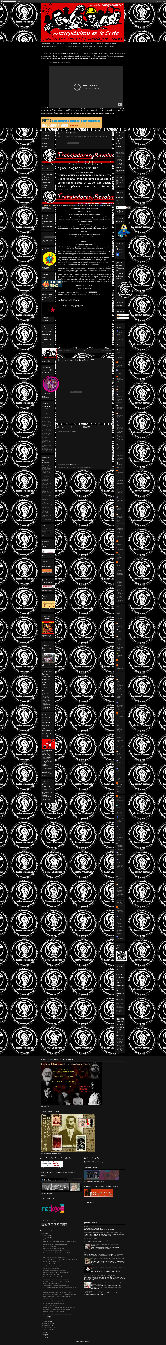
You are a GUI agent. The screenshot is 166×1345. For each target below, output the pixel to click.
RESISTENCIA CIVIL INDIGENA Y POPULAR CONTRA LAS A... (59, 1307)
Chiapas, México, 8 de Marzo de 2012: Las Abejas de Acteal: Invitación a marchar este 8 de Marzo (47, 504)
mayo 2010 (47, 1238)
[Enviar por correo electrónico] (89, 292)
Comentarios (122, 318)
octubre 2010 (47, 1325)
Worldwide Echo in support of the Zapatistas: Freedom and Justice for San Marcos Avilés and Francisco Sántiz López (120, 925)
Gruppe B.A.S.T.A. (119, 612)
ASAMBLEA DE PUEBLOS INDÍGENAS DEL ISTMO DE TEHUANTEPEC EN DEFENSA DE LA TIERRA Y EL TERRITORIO (120, 432)
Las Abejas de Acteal (119, 656)
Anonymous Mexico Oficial (120, 416)
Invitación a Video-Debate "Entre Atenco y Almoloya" (56, 1253)
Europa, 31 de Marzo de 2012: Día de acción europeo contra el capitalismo (47, 517)
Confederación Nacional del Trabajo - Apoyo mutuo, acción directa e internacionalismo (120, 532)
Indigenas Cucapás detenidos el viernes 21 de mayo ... (57, 1292)
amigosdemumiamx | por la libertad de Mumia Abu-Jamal (120, 399)
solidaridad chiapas (120, 855)
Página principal (46, 43)
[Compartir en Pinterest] (96, 292)
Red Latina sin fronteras (120, 813)
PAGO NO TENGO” (95, 294)
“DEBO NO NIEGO (68, 294)
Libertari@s (120, 661)
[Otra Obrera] (117, 255)
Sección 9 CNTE (119, 828)
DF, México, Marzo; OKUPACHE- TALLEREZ (46, 511)
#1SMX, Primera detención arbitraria (93, 1226)
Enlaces (112, 46)
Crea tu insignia (119, 256)
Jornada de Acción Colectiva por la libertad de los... (56, 1263)
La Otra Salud (119, 632)
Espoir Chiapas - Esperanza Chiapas (119, 556)
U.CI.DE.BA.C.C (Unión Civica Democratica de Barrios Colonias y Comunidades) (120, 890)
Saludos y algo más (89, 1252)
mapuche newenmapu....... (120, 668)
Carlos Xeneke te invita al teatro (81, 294)
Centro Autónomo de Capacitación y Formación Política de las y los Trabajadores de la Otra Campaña (66, 49)
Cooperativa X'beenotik (120, 543)
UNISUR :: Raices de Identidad (119, 902)
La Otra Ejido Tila (119, 625)
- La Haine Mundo (119, 351)
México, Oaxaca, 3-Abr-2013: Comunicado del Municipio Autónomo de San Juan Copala (46, 415)
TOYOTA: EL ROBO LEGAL (50, 1305)
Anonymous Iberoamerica (120, 409)
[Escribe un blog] (91, 292)
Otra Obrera (119, 252)
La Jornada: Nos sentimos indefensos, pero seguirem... (57, 1309)
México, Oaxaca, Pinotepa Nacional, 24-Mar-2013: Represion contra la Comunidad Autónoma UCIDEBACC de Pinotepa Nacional (46, 426)
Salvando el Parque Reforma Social (120, 821)
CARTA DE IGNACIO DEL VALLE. (52, 1274)
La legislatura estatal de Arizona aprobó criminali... (56, 1272)
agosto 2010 (47, 1321)
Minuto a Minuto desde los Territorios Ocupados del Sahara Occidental (120, 685)
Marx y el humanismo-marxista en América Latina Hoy (57, 1296)
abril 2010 (46, 1235)
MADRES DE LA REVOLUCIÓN (51, 1261)
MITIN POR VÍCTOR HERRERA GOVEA (53, 1311)
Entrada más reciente (64, 351)
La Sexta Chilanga (119, 638)
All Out (118, 386)
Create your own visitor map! (73, 1216)
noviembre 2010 (48, 1327)
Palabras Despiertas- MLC (119, 764)
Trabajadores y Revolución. (99, 49)
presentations (66, 464)
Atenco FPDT (76, 464)
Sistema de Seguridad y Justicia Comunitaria (120, 847)
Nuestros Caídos (103, 46)
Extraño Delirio (119, 564)
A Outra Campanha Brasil (119, 365)
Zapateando (120, 938)
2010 (43, 1233)
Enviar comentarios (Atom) (88, 355)
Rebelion (119, 807)
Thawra (119, 873)
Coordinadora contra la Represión (50, 46)
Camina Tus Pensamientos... (120, 474)
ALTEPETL (120, 391)
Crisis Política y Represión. (50, 1239)
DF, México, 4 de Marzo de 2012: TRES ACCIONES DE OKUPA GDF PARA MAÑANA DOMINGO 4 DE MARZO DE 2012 (46, 470)
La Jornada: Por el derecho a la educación (53, 1257)
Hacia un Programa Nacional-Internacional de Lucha (80, 43)
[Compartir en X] (93, 292)
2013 (43, 1337)
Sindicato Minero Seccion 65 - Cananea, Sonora (120, 837)
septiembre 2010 (48, 1323)
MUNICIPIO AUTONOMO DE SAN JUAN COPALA (120, 706)
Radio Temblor (119, 792)
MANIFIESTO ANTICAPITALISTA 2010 (71, 46)
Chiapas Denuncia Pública (119, 510)
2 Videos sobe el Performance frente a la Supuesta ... (56, 1285)
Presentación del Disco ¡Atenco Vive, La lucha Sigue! (104, 1244)
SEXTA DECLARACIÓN (58, 43)
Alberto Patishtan (119, 372)
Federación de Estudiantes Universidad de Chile (120, 573)
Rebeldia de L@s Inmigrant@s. (120, 800)
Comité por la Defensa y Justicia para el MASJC (120, 519)
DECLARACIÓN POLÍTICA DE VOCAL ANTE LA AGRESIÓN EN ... (60, 1242)
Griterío (119, 607)
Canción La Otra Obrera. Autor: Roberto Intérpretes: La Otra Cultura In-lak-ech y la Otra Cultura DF (82, 136)
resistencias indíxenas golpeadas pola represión (55, 1270)
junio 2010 (46, 1316)
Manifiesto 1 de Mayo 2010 (89, 46)
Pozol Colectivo (119, 779)
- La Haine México (119, 358)
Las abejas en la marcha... (91, 1238)
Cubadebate (120, 549)
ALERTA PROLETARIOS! (120, 380)
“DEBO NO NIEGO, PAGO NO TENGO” (53, 1290)
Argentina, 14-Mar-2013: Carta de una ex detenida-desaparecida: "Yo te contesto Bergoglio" (47, 448)
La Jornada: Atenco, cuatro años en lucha (53, 1248)
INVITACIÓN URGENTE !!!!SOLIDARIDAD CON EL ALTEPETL (100, 1275)
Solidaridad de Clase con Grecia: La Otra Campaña (56, 1279)
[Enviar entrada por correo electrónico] (86, 292)
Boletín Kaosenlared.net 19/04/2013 (94, 1291)
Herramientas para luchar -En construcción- (106, 43)
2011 (43, 1332)
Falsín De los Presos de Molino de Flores (53, 1277)
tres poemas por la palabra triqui (51, 1268)
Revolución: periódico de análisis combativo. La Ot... (56, 1244)
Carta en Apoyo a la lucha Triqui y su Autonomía (55, 1301)
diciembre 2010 (48, 1330)
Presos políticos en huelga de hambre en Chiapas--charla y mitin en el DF (102, 1232)
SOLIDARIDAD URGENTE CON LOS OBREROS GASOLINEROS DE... (61, 1259)
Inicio (86, 351)
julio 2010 (46, 1319)
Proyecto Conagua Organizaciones (67, 431)
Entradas (121, 315)
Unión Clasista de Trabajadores (120, 911)
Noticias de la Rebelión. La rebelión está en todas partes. (120, 738)
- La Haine (119, 345)
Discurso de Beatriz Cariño (50, 1246)
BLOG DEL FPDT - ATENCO (120, 466)
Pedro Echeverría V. (119, 772)
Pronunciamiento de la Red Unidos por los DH (54, 1303)
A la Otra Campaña (48, 1298)
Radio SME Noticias (120, 785)
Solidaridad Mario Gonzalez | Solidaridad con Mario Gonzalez (120, 864)
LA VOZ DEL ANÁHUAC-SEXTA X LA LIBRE (120, 647)
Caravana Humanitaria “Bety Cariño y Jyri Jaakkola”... (56, 1281)
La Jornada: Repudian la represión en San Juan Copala (57, 1314)
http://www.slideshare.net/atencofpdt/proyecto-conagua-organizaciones (75, 467)
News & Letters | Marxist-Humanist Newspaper (119, 728)
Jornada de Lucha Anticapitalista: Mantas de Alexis (56, 1250)
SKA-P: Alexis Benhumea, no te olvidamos (54, 1266)
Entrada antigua (106, 351)
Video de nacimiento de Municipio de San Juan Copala (57, 1255)
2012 (43, 1335)
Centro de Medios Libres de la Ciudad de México (120, 491)
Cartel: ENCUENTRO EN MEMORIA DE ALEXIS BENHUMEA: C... (60, 1288)
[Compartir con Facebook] (94, 292)
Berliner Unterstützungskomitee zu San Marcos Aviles (120, 456)
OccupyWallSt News (120, 747)
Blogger (88, 1341)
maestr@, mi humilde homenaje (51, 1283)
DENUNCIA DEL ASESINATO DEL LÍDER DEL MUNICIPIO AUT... (60, 1294)
